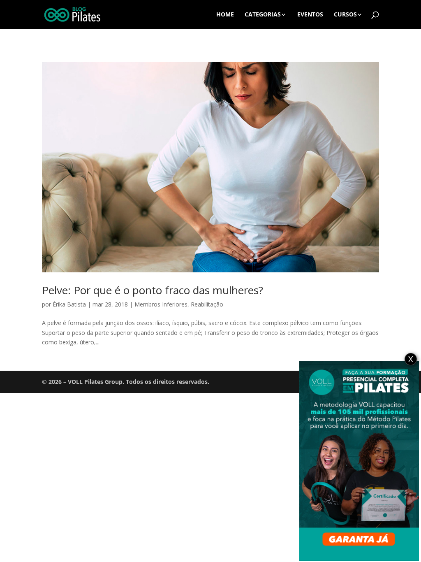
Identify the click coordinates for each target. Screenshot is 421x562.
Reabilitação (207, 304)
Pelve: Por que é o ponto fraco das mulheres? (152, 290)
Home (225, 15)
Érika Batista (69, 304)
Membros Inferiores (160, 304)
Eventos (310, 15)
